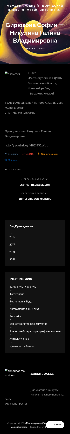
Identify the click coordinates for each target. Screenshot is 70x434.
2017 (12, 244)
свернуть (30, 287)
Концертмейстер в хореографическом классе (36, 331)
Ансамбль (15, 316)
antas (42, 48)
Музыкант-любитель (21, 346)
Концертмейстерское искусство (28, 324)
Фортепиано (16, 294)
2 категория (15, 169)
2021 (12, 259)
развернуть (16, 287)
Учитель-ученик (19, 339)
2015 (12, 237)
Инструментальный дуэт (24, 309)
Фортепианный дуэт (21, 301)
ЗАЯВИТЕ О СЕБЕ (42, 374)
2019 (12, 252)
